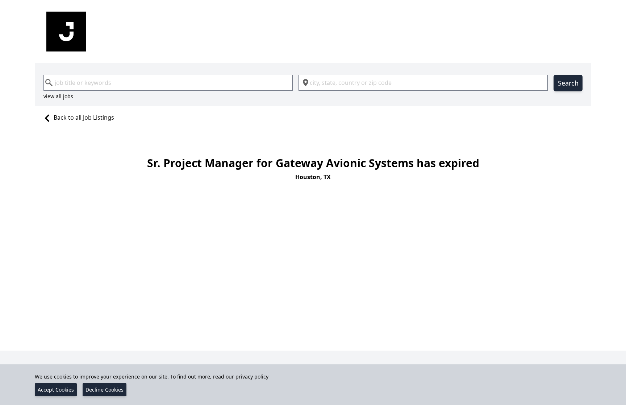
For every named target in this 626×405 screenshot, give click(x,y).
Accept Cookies (56, 389)
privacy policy (251, 376)
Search (568, 83)
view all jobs (58, 96)
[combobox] (168, 83)
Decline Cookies (104, 389)
